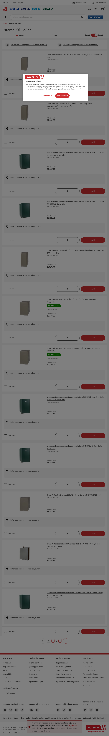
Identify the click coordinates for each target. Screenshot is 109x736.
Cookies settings (47, 95)
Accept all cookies (62, 95)
